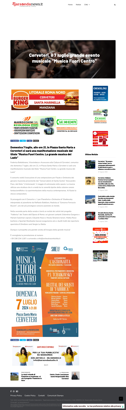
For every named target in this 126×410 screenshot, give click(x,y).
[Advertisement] (63, 23)
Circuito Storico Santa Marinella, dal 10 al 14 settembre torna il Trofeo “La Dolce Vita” (106, 216)
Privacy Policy (16, 395)
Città (86, 5)
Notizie (78, 5)
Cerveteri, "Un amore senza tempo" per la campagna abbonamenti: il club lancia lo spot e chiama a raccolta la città (106, 165)
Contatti (41, 395)
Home (70, 5)
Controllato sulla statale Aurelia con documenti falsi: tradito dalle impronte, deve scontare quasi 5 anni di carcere (106, 200)
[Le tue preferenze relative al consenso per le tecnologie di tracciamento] (123, 407)
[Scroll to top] (121, 399)
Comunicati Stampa (55, 395)
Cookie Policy (30, 395)
